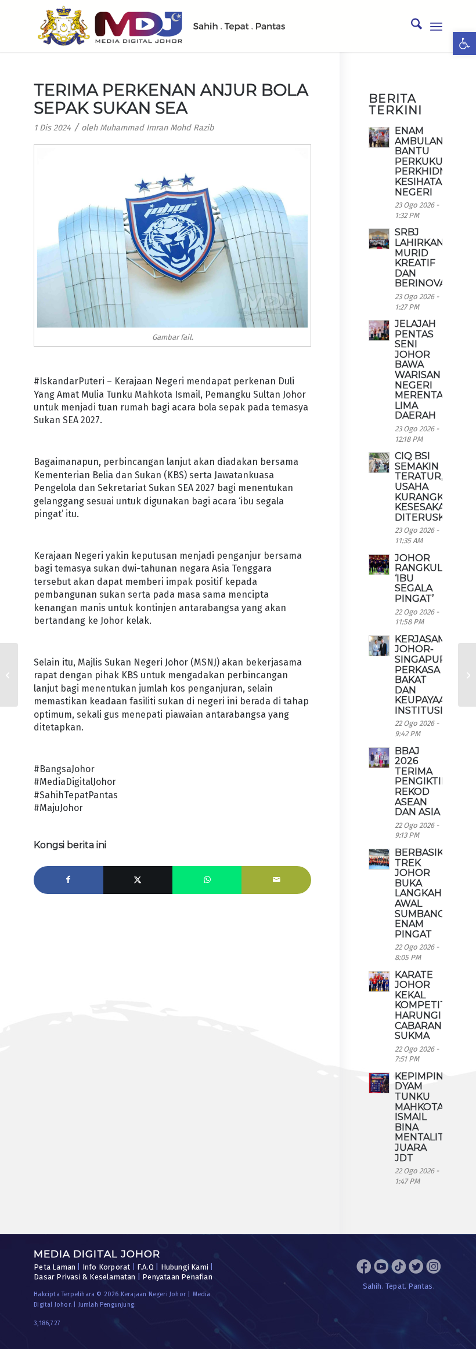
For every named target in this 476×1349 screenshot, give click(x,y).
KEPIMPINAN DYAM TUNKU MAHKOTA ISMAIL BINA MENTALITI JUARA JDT (426, 1117)
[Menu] (436, 26)
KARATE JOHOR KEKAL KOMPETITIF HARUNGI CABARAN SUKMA (425, 1005)
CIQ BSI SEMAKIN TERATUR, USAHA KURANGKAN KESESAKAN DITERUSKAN (427, 486)
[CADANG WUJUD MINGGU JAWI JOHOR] (9, 675)
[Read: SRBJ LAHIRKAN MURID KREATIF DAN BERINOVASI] (379, 238)
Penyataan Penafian (177, 1276)
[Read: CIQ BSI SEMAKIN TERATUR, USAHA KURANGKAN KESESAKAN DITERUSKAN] (379, 462)
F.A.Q (145, 1267)
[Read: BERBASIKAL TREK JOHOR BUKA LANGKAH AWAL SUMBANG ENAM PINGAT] (379, 859)
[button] (464, 43)
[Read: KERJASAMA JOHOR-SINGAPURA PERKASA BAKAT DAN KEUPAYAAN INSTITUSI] (379, 645)
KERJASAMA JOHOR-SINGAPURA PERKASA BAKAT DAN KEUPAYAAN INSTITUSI (424, 675)
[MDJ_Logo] (161, 26)
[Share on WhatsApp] (206, 880)
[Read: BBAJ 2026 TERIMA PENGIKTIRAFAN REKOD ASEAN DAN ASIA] (379, 757)
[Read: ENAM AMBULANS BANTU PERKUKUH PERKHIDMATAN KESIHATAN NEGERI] (379, 137)
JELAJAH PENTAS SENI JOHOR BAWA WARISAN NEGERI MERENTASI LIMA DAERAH (423, 369)
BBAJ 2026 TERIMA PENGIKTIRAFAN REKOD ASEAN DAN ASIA (434, 782)
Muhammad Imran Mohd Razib (157, 128)
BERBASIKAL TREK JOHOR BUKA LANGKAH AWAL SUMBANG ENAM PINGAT (425, 893)
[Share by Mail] (276, 880)
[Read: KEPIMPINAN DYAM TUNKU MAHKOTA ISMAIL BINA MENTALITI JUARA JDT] (379, 1082)
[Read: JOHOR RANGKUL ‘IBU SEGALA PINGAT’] (379, 564)
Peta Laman (54, 1267)
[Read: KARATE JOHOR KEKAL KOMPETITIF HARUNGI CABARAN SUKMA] (379, 981)
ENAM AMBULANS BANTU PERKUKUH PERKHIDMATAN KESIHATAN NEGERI (434, 161)
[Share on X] (137, 880)
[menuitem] (410, 26)
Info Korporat (106, 1267)
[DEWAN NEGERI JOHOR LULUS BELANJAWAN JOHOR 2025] (467, 675)
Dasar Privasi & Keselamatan (84, 1276)
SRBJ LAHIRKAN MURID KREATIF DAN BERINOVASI (425, 258)
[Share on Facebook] (68, 880)
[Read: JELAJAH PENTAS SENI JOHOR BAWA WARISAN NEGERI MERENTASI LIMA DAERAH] (379, 330)
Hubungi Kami (184, 1267)
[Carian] (410, 26)
